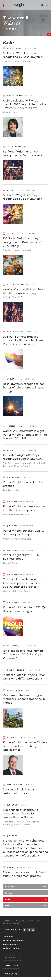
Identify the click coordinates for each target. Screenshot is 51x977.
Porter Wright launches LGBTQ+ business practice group (24, 532)
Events (7, 905)
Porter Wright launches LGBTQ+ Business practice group (24, 609)
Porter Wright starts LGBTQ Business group (21, 556)
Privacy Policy (10, 944)
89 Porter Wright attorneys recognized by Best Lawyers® (23, 196)
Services (8, 893)
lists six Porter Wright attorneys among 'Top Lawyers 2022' (24, 293)
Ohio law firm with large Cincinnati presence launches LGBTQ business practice (22, 583)
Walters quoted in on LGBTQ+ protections (23, 676)
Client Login (11, 965)
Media (7, 899)
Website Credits (11, 948)
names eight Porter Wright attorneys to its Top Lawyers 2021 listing (25, 434)
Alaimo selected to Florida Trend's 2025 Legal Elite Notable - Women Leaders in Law (24, 104)
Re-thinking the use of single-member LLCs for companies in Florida (24, 698)
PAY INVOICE (11, 974)
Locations (8, 936)
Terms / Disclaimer (13, 940)
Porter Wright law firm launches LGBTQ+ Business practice (24, 508)
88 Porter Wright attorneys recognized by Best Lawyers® (23, 153)
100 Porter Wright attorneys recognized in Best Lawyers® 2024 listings (22, 242)
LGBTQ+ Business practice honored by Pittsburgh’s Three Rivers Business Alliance (23, 340)
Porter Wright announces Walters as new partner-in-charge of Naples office (25, 746)
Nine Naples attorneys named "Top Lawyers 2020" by (23, 654)
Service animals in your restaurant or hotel (18, 791)
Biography (9, 886)
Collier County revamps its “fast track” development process (24, 874)
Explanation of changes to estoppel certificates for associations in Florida (20, 813)
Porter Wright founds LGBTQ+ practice (23, 483)
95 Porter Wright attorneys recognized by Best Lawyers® (23, 55)
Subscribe (10, 957)
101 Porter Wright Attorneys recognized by (23, 456)
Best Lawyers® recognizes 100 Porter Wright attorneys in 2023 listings (24, 387)
